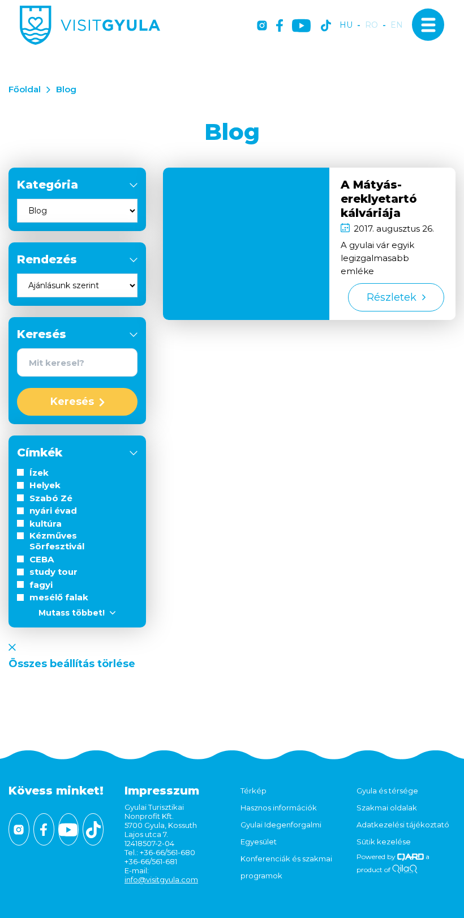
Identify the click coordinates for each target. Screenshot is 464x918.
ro (371, 25)
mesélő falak (58, 597)
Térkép (253, 790)
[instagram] (262, 26)
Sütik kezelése (383, 841)
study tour (53, 571)
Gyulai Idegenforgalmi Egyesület (280, 833)
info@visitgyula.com (161, 879)
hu (346, 25)
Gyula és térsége (387, 790)
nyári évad (53, 510)
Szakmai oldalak (386, 807)
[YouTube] (301, 26)
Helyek (45, 485)
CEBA (41, 559)
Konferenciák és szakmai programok (286, 867)
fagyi (41, 584)
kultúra (45, 523)
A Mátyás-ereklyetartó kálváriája (379, 199)
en (396, 25)
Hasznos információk (278, 807)
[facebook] (279, 26)
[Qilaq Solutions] (405, 869)
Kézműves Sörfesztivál (56, 541)
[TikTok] (326, 26)
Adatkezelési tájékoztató (402, 824)
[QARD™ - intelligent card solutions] (410, 856)
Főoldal (24, 89)
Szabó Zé (50, 498)
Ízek (39, 472)
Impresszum (161, 790)
